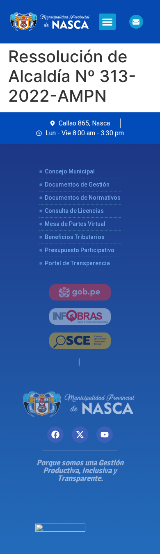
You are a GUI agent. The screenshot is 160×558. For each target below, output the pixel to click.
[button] (107, 22)
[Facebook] (55, 434)
